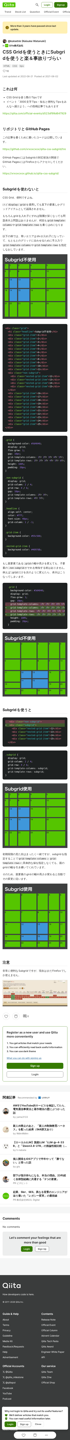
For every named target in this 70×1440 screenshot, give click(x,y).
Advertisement (10, 1357)
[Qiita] (9, 4)
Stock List (20, 11)
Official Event (51, 11)
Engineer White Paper (52, 1351)
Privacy (7, 1330)
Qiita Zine (46, 1377)
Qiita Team (47, 1371)
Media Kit (8, 1341)
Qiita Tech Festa (49, 1341)
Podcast (7, 1398)
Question (35, 11)
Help (5, 1351)
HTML (7, 66)
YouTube (7, 1393)
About (6, 1319)
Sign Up (42, 1249)
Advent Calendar (50, 1335)
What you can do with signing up (24, 1058)
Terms (6, 1325)
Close (38, 1424)
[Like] (6, 1016)
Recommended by (28, 1097)
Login (47, 4)
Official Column (49, 1330)
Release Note (48, 1319)
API (43, 1357)
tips (22, 66)
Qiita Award (47, 1346)
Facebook (8, 1388)
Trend (8, 11)
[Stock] (16, 1016)
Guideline (7, 1335)
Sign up (24, 1424)
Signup (61, 4)
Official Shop (48, 1382)
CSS (15, 66)
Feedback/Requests (13, 1346)
